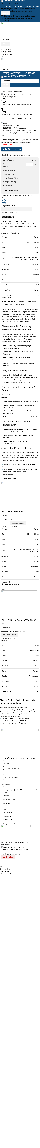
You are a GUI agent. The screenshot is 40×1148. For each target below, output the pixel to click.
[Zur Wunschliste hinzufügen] (9, 863)
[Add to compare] (3, 863)
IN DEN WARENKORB (11, 190)
